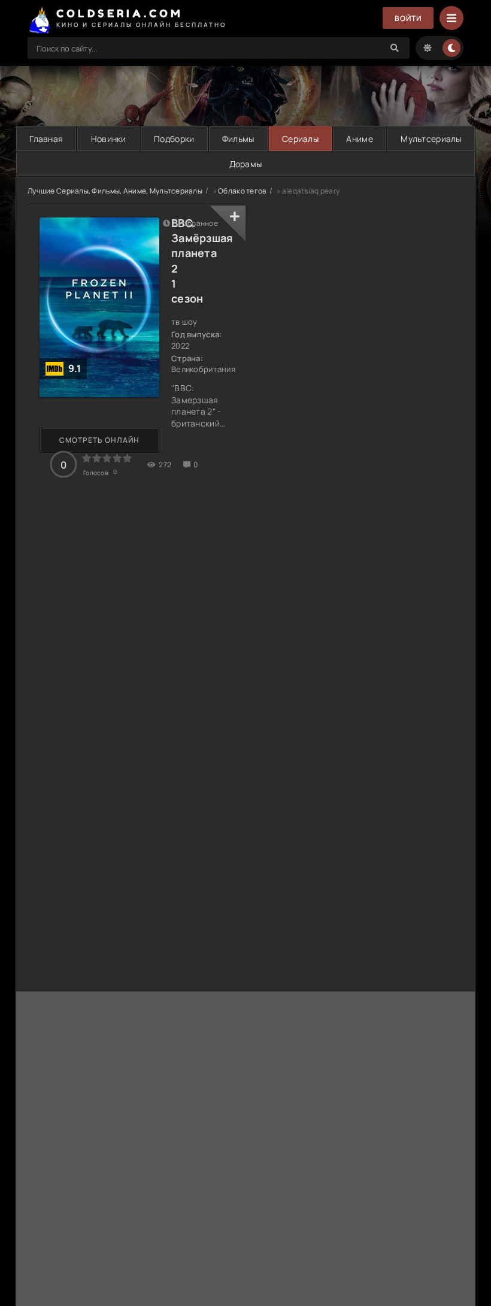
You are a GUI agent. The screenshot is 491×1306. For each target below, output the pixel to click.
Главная (46, 138)
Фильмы (238, 138)
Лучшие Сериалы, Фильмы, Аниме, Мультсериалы (115, 191)
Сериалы (300, 138)
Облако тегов (242, 191)
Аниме (359, 138)
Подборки (174, 138)
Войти (408, 18)
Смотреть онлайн (99, 440)
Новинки (108, 138)
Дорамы (245, 164)
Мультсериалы (431, 138)
